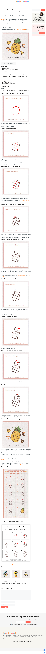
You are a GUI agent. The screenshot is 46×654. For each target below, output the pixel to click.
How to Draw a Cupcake (20, 458)
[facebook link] (3, 639)
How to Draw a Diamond (25, 200)
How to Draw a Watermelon (21, 29)
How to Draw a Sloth (22, 583)
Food (13, 11)
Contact (31, 641)
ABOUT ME (27, 641)
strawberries (3, 19)
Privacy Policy (15, 641)
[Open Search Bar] (36, 5)
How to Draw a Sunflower (22, 275)
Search (43, 9)
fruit (15, 11)
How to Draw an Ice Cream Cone (6, 201)
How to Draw (18, 11)
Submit (42, 33)
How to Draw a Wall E (26, 580)
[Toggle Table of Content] (14, 63)
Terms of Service (22, 641)
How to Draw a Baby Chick (10, 583)
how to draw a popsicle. (22, 464)
